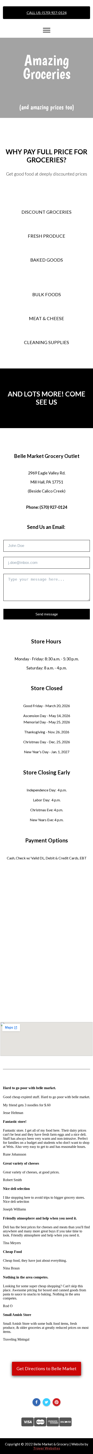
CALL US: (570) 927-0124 (47, 12)
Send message (46, 614)
